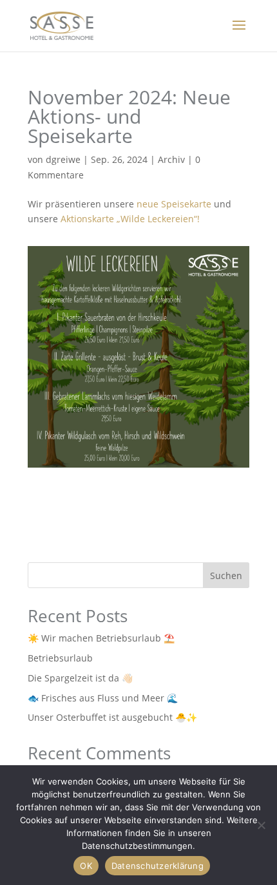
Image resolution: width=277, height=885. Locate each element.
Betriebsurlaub (60, 658)
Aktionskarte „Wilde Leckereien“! (130, 219)
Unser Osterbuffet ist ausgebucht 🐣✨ (112, 717)
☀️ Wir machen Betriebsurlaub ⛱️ (101, 638)
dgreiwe (63, 159)
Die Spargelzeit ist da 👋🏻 (80, 678)
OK (86, 866)
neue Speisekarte (174, 204)
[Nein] (260, 825)
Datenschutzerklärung (157, 866)
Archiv (171, 159)
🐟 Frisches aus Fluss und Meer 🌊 (103, 698)
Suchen (226, 575)
